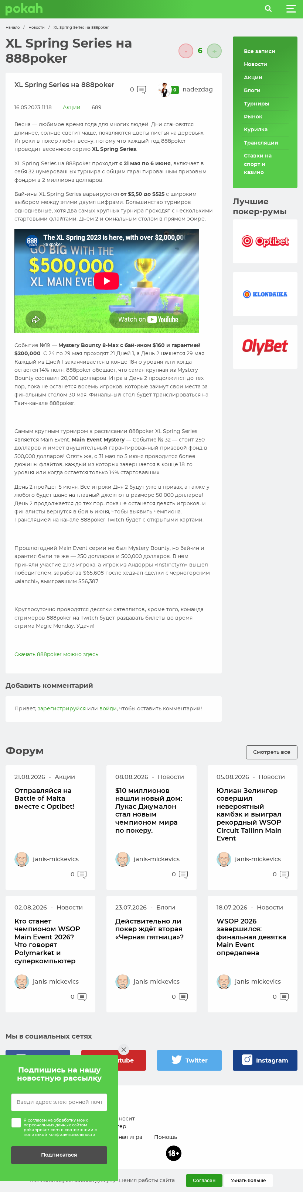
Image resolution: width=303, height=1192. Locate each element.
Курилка (256, 129)
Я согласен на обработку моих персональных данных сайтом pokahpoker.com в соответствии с (60, 1127)
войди (108, 708)
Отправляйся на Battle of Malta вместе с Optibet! (44, 799)
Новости (36, 28)
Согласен (204, 1180)
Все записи (259, 51)
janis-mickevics (56, 859)
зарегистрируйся (62, 708)
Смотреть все (271, 752)
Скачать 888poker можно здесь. (56, 654)
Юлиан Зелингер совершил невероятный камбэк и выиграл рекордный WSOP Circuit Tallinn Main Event (249, 815)
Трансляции (261, 143)
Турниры (256, 104)
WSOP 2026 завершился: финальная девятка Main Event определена (251, 937)
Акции (72, 107)
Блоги (252, 90)
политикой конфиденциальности (59, 1135)
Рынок (253, 116)
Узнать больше (248, 1180)
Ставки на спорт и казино (258, 164)
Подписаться (59, 1155)
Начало (13, 28)
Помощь (165, 1137)
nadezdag (198, 90)
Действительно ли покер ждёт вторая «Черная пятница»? (149, 929)
